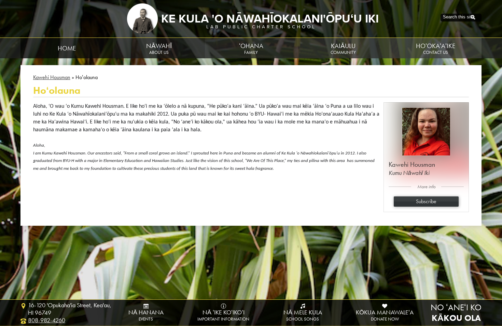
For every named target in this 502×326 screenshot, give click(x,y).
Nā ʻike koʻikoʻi (223, 315)
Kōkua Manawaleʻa (385, 315)
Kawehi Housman (51, 77)
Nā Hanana (146, 315)
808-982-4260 (46, 320)
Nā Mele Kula (302, 315)
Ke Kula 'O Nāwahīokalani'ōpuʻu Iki (270, 19)
